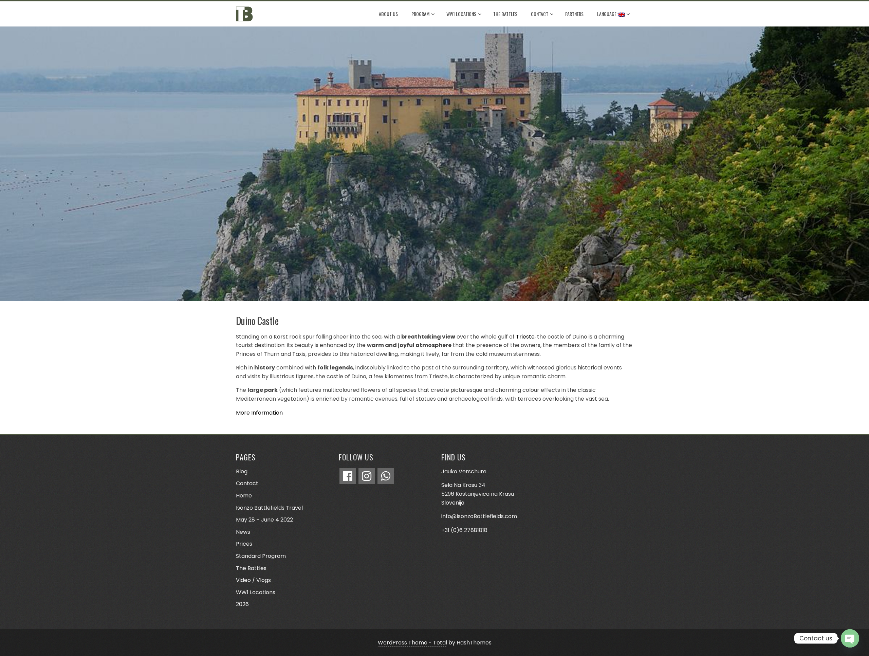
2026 (242, 604)
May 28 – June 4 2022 (264, 520)
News (243, 532)
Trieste (525, 337)
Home (244, 495)
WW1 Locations (461, 13)
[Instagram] (366, 476)
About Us (388, 13)
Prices (244, 544)
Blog (241, 471)
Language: (607, 13)
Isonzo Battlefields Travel (269, 508)
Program (420, 13)
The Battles (505, 13)
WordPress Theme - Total (412, 642)
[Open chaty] (850, 638)
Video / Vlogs (253, 580)
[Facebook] (347, 476)
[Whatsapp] (385, 476)
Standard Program (261, 556)
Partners (574, 13)
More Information (259, 413)
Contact (539, 13)
